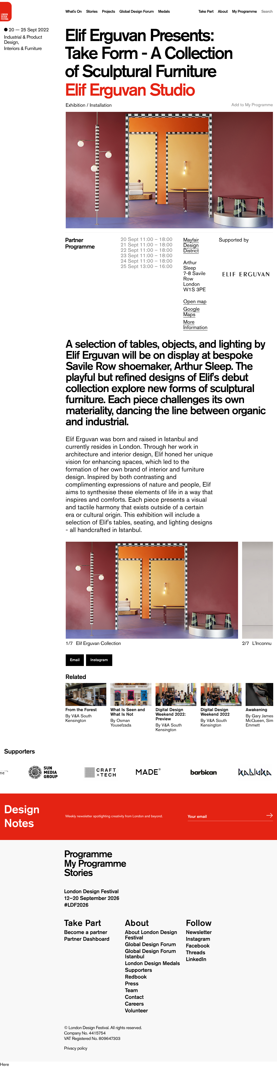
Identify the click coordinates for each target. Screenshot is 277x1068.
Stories (91, 11)
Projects (108, 11)
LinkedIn (196, 959)
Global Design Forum (136, 11)
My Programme (244, 11)
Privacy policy (75, 1048)
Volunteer (136, 1010)
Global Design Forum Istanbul (150, 954)
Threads (195, 952)
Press (131, 983)
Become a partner (85, 932)
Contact (134, 997)
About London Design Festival (151, 935)
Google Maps (191, 312)
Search (267, 11)
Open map (194, 301)
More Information (195, 325)
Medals (164, 11)
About (222, 11)
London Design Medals (152, 963)
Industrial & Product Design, (23, 40)
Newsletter (199, 932)
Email (75, 660)
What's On (73, 11)
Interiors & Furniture (23, 48)
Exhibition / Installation (89, 105)
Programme (88, 854)
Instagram (99, 660)
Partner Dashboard (87, 939)
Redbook (136, 976)
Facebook (198, 945)
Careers (134, 1003)
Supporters (19, 751)
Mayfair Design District (191, 245)
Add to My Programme (252, 105)
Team (131, 990)
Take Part (206, 11)
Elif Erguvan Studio (129, 90)
